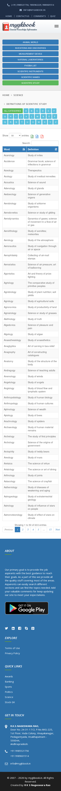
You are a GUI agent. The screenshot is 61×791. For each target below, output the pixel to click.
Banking (9, 681)
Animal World (30, 42)
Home (9, 16)
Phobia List (30, 65)
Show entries (15, 135)
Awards (9, 676)
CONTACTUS (22, 16)
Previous (9, 529)
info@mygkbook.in (20, 763)
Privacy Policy (12, 653)
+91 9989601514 (19, 756)
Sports (8, 686)
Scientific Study (30, 82)
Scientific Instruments (30, 71)
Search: (26, 143)
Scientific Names (30, 77)
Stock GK (10, 702)
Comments (40, 16)
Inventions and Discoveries (30, 48)
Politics (9, 691)
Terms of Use (12, 648)
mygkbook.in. (35, 777)
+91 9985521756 (19, 750)
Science (9, 697)
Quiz (52, 16)
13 (50, 529)
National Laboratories (30, 59)
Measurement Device (30, 53)
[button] (12, 110)
